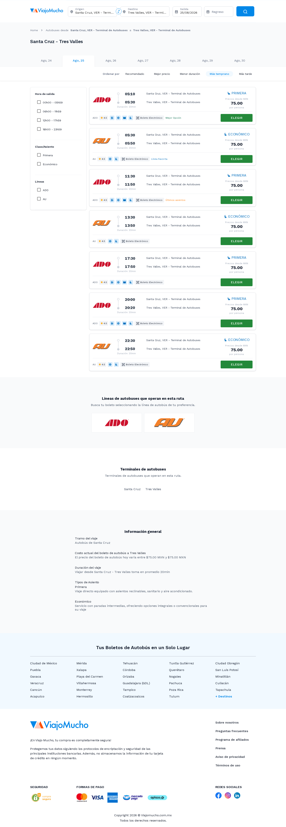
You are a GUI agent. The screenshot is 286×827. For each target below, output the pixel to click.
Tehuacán (130, 663)
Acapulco (37, 696)
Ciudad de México (43, 663)
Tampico (129, 690)
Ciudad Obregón (227, 663)
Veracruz (37, 683)
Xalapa (81, 670)
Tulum (174, 696)
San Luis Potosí (227, 670)
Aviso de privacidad (230, 757)
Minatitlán (222, 676)
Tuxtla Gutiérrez (181, 663)
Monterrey (84, 690)
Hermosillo (84, 696)
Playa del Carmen (89, 676)
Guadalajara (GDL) (136, 683)
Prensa (220, 748)
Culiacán (222, 683)
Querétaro (176, 670)
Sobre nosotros (227, 722)
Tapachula (223, 690)
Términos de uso (227, 765)
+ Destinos (223, 696)
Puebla (35, 670)
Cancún (36, 690)
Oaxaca (35, 676)
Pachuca (175, 683)
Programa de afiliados (232, 739)
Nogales (175, 676)
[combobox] (94, 13)
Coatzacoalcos (133, 696)
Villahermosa (86, 683)
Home (34, 30)
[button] (172, 105)
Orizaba (128, 676)
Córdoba (129, 670)
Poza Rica (176, 690)
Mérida (81, 663)
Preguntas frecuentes (231, 731)
